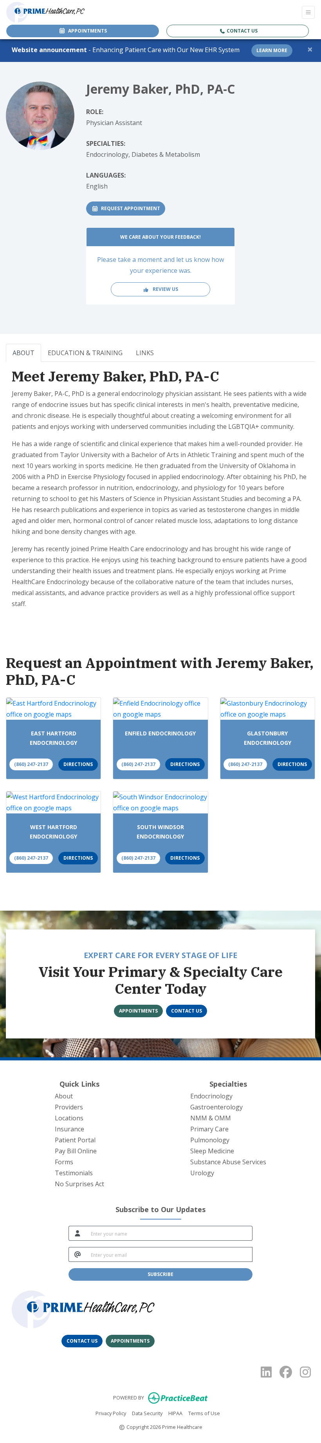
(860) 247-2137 (31, 764)
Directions (78, 764)
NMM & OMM (210, 1118)
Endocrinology (211, 1096)
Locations (69, 1118)
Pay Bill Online (76, 1151)
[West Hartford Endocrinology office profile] (53, 802)
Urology (202, 1173)
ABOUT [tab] (23, 352)
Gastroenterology (216, 1107)
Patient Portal (75, 1140)
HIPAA (175, 1413)
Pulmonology (209, 1140)
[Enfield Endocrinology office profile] (160, 709)
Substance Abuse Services (228, 1162)
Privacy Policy (111, 1413)
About (64, 1096)
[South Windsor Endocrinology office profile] (160, 802)
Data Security (147, 1413)
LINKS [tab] (145, 352)
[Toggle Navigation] (308, 12)
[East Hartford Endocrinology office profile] (53, 709)
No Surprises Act (79, 1184)
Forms (64, 1162)
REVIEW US (163, 289)
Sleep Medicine (212, 1151)
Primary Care (209, 1129)
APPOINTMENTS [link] (86, 30)
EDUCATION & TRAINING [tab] (85, 352)
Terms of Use (204, 1413)
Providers (69, 1107)
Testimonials (74, 1173)
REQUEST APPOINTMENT (132, 208)
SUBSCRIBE (160, 1274)
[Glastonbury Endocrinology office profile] (267, 709)
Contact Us (241, 30)
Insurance (69, 1129)
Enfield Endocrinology (160, 733)
